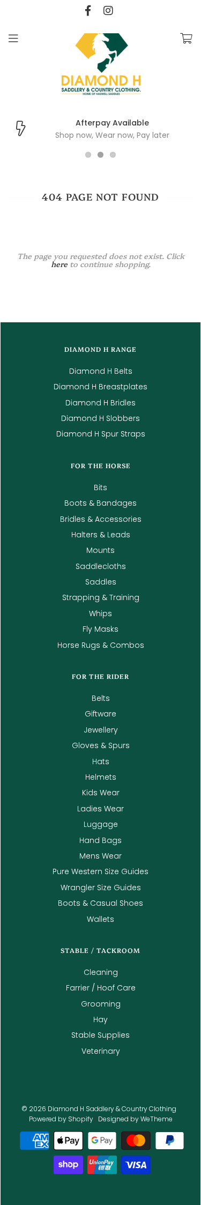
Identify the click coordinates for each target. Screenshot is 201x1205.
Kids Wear (101, 792)
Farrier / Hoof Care (101, 987)
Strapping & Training (100, 597)
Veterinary (100, 1051)
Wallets (100, 919)
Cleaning (101, 972)
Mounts (100, 550)
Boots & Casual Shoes (100, 903)
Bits (100, 487)
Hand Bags (100, 840)
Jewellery (101, 730)
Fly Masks (100, 629)
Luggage (101, 824)
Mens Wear (100, 856)
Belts (101, 698)
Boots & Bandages (100, 503)
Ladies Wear (100, 808)
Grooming (101, 1004)
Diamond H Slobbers (100, 418)
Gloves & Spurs (101, 745)
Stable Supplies (100, 1035)
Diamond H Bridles (100, 402)
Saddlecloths (101, 566)
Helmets (100, 777)
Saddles (100, 581)
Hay (100, 1019)
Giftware (100, 713)
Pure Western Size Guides (100, 871)
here (59, 263)
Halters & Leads (100, 534)
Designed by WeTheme (135, 1118)
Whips (100, 613)
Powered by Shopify (61, 1118)
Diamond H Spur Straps (100, 433)
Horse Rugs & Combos (100, 645)
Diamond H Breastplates (100, 386)
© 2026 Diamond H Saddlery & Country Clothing (98, 1108)
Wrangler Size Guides (101, 887)
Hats (100, 761)
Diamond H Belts (100, 371)
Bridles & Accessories (101, 519)
